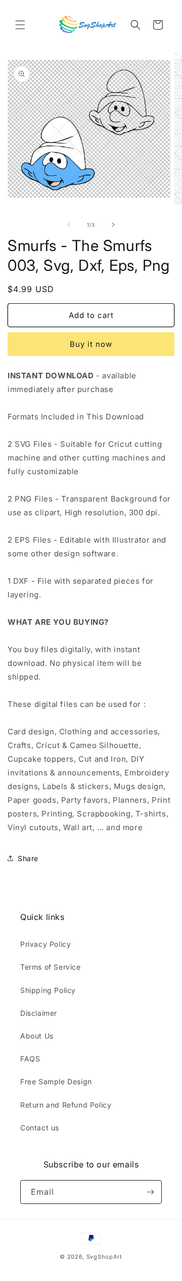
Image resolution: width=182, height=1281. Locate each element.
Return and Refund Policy (65, 1104)
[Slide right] (113, 225)
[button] (20, 25)
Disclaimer (38, 1013)
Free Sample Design (56, 1081)
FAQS (30, 1058)
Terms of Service (50, 967)
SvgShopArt (104, 1256)
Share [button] (28, 858)
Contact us (39, 1127)
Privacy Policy (45, 944)
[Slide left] (69, 225)
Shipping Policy (48, 990)
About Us (37, 1035)
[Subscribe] (150, 1192)
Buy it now (91, 344)
